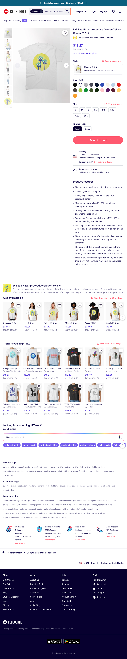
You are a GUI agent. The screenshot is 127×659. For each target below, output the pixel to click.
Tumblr (100, 593)
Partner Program (38, 588)
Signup (6, 605)
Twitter (100, 588)
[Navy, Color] (97, 85)
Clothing (19, 20)
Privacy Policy (24, 629)
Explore (7, 20)
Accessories (98, 20)
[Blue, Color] (102, 85)
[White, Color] (80, 85)
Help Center (67, 588)
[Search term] (66, 11)
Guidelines (66, 592)
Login (5, 601)
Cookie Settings (69, 609)
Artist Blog (35, 605)
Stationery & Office (115, 20)
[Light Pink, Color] (102, 90)
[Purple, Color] (108, 90)
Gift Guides (8, 580)
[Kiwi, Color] (80, 90)
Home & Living (69, 20)
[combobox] (49, 11)
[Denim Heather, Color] (91, 85)
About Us (34, 580)
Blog (5, 592)
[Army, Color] (91, 90)
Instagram (102, 580)
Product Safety (69, 597)
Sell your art (36, 597)
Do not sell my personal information (46, 629)
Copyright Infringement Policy (41, 552)
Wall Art (56, 20)
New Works (8, 588)
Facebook (102, 584)
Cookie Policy (67, 629)
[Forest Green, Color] (97, 90)
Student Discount (11, 597)
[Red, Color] (119, 85)
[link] (12, 445)
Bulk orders (8, 609)
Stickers (33, 20)
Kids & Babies (84, 20)
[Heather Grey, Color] (86, 85)
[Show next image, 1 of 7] (66, 65)
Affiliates (34, 592)
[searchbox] (63, 437)
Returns (65, 584)
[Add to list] (65, 33)
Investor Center (37, 584)
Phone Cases (45, 20)
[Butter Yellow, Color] (119, 90)
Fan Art (6, 584)
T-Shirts (7, 462)
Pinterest (101, 597)
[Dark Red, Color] (113, 90)
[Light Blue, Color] (113, 85)
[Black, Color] (75, 85)
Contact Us (67, 605)
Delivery (65, 580)
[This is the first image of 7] (17, 65)
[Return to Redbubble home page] (15, 11)
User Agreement (9, 629)
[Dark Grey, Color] (75, 90)
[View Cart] (120, 11)
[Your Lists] (114, 11)
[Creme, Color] (108, 85)
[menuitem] (7, 20)
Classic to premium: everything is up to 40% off (63, 3)
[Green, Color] (86, 90)
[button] (63, 3)
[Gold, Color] (75, 96)
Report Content (14, 552)
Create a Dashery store (41, 609)
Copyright (66, 601)
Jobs (32, 601)
